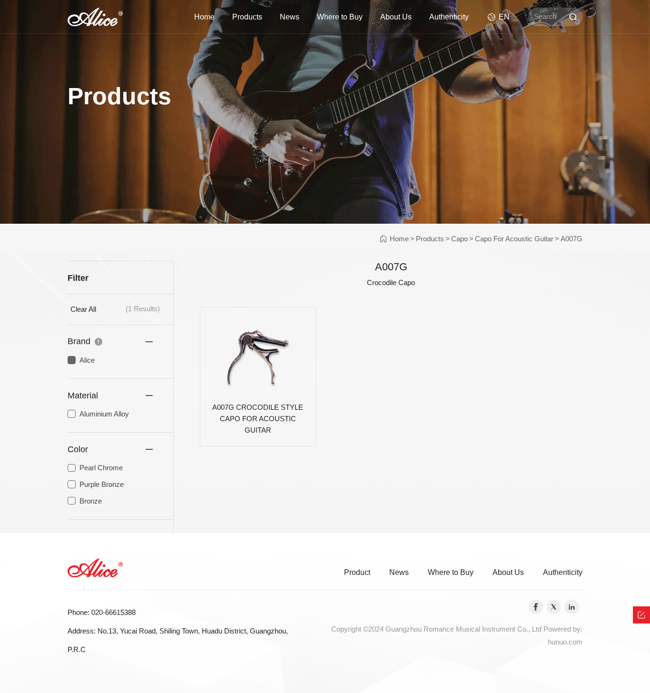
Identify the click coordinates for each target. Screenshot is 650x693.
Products (247, 16)
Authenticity (449, 16)
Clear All (83, 309)
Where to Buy (340, 16)
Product (357, 572)
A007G (571, 239)
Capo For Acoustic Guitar (514, 239)
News (289, 16)
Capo (459, 239)
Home (204, 16)
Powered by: (562, 629)
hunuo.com (565, 642)
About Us (396, 16)
